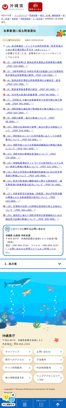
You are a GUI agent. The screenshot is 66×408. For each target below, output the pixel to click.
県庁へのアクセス (14, 360)
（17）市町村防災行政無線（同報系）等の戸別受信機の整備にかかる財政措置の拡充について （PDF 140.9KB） (34, 197)
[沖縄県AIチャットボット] (8, 399)
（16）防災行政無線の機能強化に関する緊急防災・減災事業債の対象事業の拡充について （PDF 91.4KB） (34, 183)
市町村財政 (26, 19)
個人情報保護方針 (14, 378)
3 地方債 (38, 19)
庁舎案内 (41, 360)
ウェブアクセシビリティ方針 (48, 378)
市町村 (15, 19)
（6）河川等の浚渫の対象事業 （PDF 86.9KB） (31, 95)
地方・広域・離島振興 (50, 15)
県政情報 (33, 15)
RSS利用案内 (44, 368)
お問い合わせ (44, 352)
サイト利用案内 (13, 368)
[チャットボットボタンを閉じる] (13, 395)
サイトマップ (12, 352)
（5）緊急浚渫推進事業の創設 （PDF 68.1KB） (31, 89)
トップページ (21, 15)
